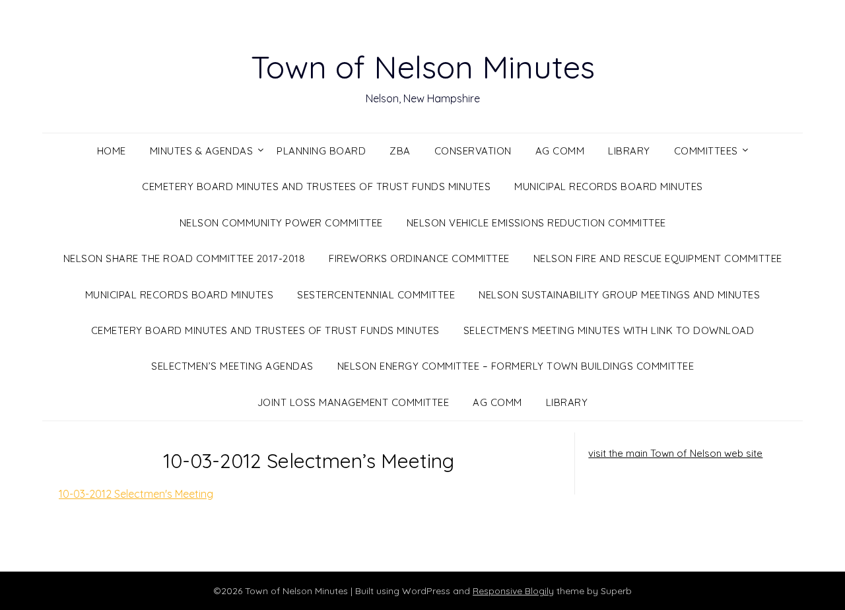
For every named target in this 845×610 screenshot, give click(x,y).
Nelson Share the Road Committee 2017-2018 (184, 258)
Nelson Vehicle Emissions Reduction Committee (536, 223)
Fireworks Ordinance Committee (419, 258)
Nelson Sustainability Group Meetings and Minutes (619, 294)
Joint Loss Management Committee (353, 402)
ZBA (400, 151)
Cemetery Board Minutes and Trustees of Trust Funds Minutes (316, 186)
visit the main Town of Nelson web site (675, 453)
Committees (706, 151)
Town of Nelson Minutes (423, 66)
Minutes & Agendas (202, 151)
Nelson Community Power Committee (281, 223)
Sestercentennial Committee (376, 294)
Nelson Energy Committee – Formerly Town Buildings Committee (515, 366)
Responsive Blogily (513, 591)
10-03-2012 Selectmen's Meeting (136, 493)
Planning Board (321, 151)
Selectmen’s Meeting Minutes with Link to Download (609, 330)
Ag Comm (560, 151)
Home (111, 151)
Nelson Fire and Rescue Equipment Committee (657, 258)
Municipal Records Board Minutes (608, 186)
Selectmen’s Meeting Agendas (232, 366)
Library (629, 151)
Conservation (473, 151)
